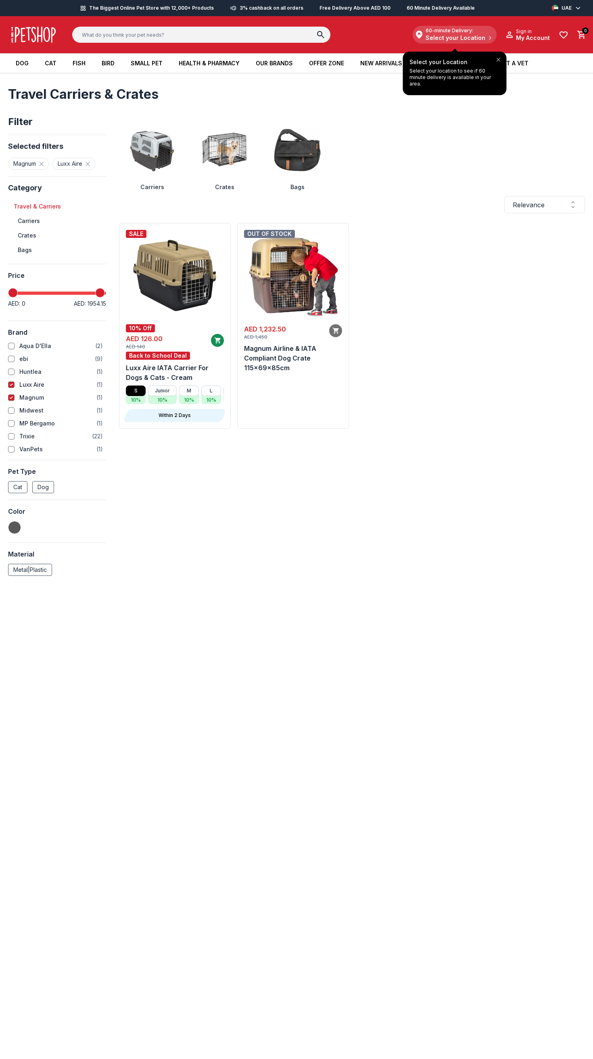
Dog (43, 487)
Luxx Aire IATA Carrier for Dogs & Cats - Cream (167, 372)
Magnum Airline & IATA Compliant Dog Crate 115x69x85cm (280, 358)
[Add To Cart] (217, 340)
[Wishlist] (564, 35)
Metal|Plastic (30, 569)
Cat (17, 487)
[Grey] (14, 527)
